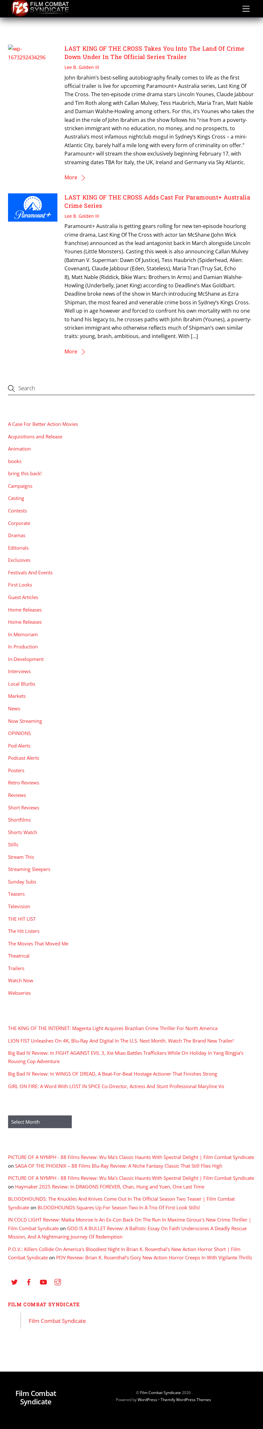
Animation (19, 448)
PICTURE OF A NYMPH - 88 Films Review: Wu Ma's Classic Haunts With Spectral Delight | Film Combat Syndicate (131, 1157)
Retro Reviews (23, 782)
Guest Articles (23, 597)
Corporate (19, 523)
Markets (17, 696)
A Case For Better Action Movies (43, 424)
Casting (16, 498)
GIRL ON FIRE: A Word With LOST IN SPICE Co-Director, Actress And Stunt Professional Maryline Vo (116, 1086)
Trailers (16, 968)
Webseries (19, 993)
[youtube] (43, 1281)
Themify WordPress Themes (186, 1399)
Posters (16, 770)
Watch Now (20, 980)
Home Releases (25, 609)
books (14, 461)
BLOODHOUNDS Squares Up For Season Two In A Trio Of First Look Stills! (119, 1207)
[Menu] (246, 8)
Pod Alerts (19, 745)
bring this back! (25, 473)
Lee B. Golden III (81, 67)
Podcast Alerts (23, 758)
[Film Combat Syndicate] (40, 15)
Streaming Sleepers (29, 869)
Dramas (16, 535)
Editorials (18, 548)
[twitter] (14, 1281)
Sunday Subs (22, 881)
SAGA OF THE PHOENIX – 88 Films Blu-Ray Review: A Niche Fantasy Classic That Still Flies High (118, 1166)
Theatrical (19, 955)
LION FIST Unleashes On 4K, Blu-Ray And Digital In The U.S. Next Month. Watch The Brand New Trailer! (121, 1040)
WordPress (147, 1399)
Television (19, 906)
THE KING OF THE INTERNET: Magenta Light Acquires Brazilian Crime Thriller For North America (112, 1028)
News (14, 708)
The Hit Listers (23, 931)
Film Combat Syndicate (44, 1304)
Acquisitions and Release (35, 436)
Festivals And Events (30, 572)
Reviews (17, 795)
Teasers (16, 894)
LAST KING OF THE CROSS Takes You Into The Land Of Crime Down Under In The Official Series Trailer (154, 53)
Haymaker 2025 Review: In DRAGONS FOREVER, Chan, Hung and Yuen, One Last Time (109, 1186)
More (70, 177)
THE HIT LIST (22, 919)
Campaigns (20, 486)
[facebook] (28, 1281)
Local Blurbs (21, 684)
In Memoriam (23, 634)
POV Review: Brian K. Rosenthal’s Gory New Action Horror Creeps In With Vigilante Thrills (154, 1257)
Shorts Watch (22, 832)
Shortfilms (19, 819)
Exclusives (19, 560)
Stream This (21, 857)
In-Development (26, 659)
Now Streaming (25, 721)
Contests (17, 510)
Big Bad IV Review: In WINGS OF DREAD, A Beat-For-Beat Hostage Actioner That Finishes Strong (112, 1073)
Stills (13, 844)
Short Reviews (23, 807)
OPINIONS (19, 733)
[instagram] (57, 1281)
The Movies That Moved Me (38, 943)
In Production (23, 646)
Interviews (19, 671)
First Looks (20, 584)
